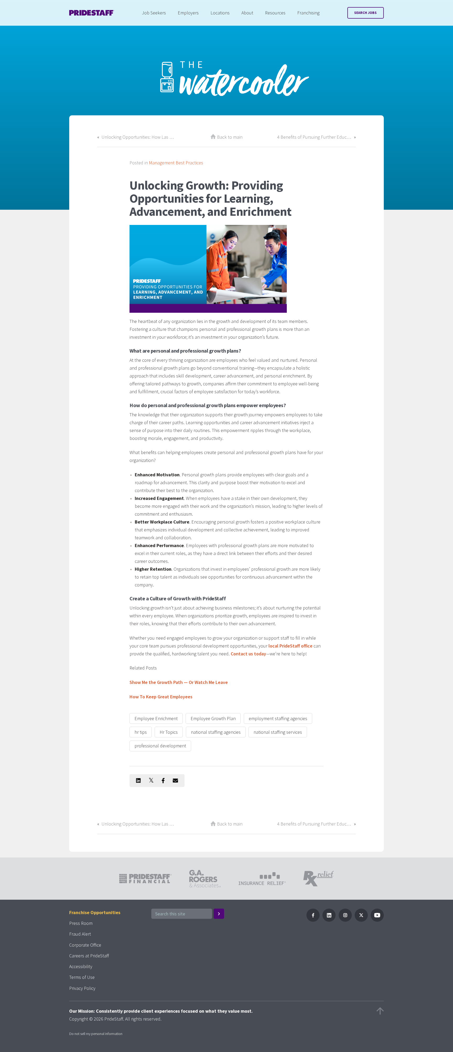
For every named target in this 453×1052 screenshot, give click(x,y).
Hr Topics (169, 732)
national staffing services (278, 732)
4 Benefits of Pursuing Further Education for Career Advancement (314, 137)
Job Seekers (154, 13)
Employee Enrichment (156, 718)
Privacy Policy (82, 988)
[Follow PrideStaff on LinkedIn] (329, 920)
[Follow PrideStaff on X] (361, 920)
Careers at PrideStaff (89, 956)
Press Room (81, 923)
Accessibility (80, 966)
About (247, 13)
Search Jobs (365, 12)
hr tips (140, 732)
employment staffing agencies (278, 718)
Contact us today (248, 654)
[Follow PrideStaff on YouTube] (377, 920)
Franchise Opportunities (94, 912)
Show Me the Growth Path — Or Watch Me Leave (179, 682)
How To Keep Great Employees (161, 697)
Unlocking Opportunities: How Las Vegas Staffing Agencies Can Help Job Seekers (138, 137)
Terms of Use (82, 977)
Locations (220, 13)
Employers (188, 13)
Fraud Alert (80, 934)
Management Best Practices (176, 163)
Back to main (229, 137)
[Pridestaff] (91, 13)
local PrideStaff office (290, 646)
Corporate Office (85, 945)
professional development (160, 746)
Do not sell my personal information (95, 1033)
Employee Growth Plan (213, 718)
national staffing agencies (216, 732)
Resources (275, 13)
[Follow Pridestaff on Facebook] (313, 920)
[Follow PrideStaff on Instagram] (345, 920)
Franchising (308, 13)
